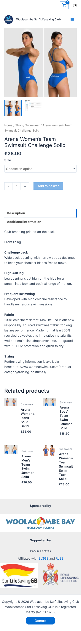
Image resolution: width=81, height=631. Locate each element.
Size (7, 160)
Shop (18, 125)
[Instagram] (75, 5)
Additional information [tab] (24, 222)
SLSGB (43, 558)
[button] (40, 620)
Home (8, 125)
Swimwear (32, 125)
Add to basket (48, 186)
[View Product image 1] (13, 108)
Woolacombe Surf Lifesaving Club (38, 19)
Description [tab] (16, 213)
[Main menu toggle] (72, 19)
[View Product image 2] (33, 105)
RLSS (59, 558)
